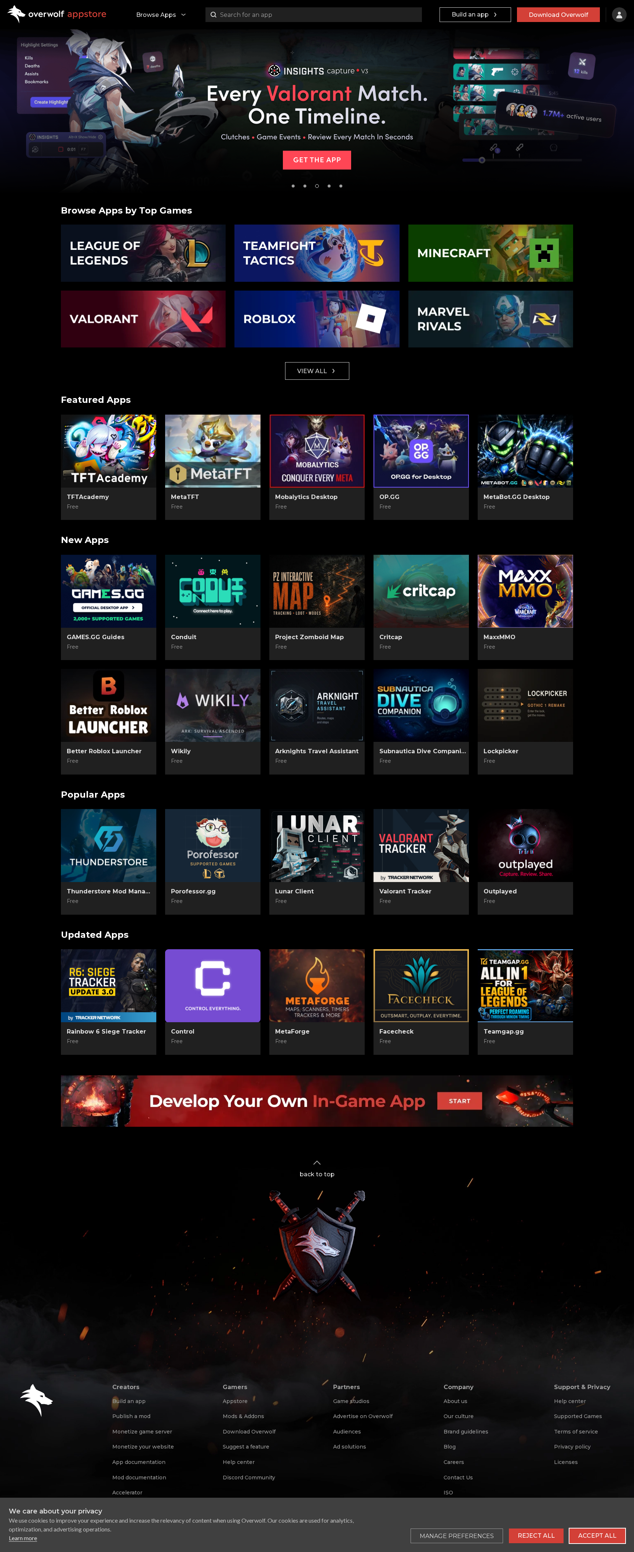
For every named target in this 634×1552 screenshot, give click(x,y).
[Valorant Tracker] (421, 845)
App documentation (138, 1462)
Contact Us (458, 1477)
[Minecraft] (490, 253)
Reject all (536, 1535)
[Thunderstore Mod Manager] (108, 845)
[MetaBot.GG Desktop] (525, 451)
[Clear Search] (414, 14)
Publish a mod (131, 1416)
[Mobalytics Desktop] (317, 451)
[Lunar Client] (317, 845)
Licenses (566, 1462)
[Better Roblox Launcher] (108, 705)
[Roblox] (316, 319)
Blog (450, 1446)
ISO (448, 1492)
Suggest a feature (246, 1446)
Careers (454, 1462)
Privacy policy (572, 1446)
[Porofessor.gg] (212, 845)
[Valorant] (143, 319)
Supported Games (578, 1416)
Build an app (470, 14)
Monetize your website (143, 1446)
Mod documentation (139, 1477)
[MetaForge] (317, 986)
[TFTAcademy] (108, 451)
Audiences (347, 1431)
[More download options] (248, 902)
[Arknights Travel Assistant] (317, 705)
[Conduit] (212, 591)
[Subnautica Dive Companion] (421, 705)
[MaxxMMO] (525, 591)
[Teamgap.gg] (525, 986)
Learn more (23, 1537)
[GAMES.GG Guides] (108, 591)
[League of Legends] (143, 253)
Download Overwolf (558, 14)
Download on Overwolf (212, 507)
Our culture (459, 1416)
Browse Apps (156, 14)
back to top (317, 1174)
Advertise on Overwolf (363, 1416)
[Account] (619, 14)
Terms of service (576, 1431)
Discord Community (249, 1477)
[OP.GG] (421, 451)
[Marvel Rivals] (490, 319)
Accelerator (127, 1492)
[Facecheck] (421, 986)
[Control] (212, 986)
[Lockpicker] (525, 705)
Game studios (351, 1401)
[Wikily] (212, 705)
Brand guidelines (466, 1431)
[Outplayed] (525, 845)
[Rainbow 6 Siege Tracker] (108, 986)
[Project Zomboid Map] (317, 591)
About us (455, 1401)
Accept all (597, 1535)
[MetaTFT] (212, 451)
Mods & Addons (243, 1416)
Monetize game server (142, 1431)
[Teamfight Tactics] (316, 253)
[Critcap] (421, 591)
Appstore (235, 1401)
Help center (239, 1462)
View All (312, 371)
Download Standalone (108, 507)
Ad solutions (349, 1446)
